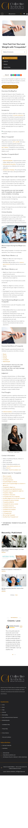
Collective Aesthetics (7, 411)
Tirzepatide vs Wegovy (8, 492)
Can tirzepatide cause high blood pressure (12, 489)
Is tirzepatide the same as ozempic (10, 504)
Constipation (6, 359)
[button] (20, 14)
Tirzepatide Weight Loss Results (10, 481)
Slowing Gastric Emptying (8, 169)
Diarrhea (5, 356)
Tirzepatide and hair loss (8, 505)
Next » (16, 595)
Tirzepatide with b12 (7, 511)
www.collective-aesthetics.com (13, 466)
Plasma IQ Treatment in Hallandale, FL (12, 569)
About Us (8, 468)
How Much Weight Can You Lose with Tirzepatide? (14, 498)
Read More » (4, 552)
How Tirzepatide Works (8, 479)
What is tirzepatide (7, 476)
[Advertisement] (14, 603)
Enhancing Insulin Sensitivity (9, 164)
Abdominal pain (6, 361)
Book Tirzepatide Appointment (10, 86)
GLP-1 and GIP (16, 141)
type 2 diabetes (5, 147)
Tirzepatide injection (7, 478)
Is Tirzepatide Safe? (7, 513)
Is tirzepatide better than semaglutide (11, 496)
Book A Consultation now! (15, 469)
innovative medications (18, 115)
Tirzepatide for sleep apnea (9, 494)
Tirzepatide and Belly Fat (8, 502)
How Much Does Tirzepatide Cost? (10, 517)
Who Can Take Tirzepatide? (9, 515)
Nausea (4, 354)
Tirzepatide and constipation (9, 509)
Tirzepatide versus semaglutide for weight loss (13, 491)
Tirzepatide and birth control (9, 507)
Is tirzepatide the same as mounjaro (11, 500)
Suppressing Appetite (7, 160)
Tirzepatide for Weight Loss (9, 487)
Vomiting (5, 357)
